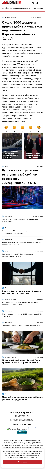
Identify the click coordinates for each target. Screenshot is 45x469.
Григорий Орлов (9, 38)
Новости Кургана (10, 17)
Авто (6, 251)
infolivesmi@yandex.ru (21, 420)
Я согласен (22, 462)
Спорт (7, 166)
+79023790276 (21, 416)
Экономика (8, 216)
